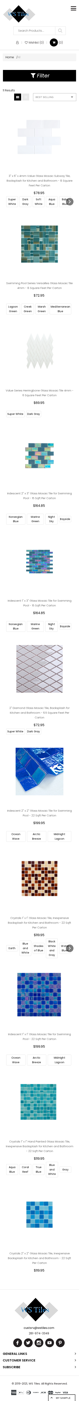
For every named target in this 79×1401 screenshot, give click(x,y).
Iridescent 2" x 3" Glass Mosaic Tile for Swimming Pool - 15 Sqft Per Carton (39, 495)
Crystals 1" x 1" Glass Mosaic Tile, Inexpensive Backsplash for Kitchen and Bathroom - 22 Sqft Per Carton (39, 922)
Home (10, 57)
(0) (60, 42)
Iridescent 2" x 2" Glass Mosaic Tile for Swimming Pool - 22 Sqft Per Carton (39, 813)
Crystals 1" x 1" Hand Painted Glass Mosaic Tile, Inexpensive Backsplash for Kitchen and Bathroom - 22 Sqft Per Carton (39, 1146)
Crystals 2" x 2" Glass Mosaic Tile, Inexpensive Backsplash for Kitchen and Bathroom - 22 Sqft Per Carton (39, 1258)
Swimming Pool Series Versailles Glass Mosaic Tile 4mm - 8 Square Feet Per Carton (39, 285)
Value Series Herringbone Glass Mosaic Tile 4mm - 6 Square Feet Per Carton (39, 393)
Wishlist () (36, 42)
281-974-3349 (39, 1342)
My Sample (63, 1397)
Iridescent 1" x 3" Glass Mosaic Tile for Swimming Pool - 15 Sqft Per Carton (39, 603)
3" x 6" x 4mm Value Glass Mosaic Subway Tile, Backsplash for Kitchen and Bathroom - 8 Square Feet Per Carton (40, 180)
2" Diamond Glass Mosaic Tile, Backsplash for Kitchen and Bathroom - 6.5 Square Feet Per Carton (39, 712)
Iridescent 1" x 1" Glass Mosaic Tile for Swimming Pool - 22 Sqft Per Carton (39, 1036)
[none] (12, 201)
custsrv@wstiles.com (39, 1337)
